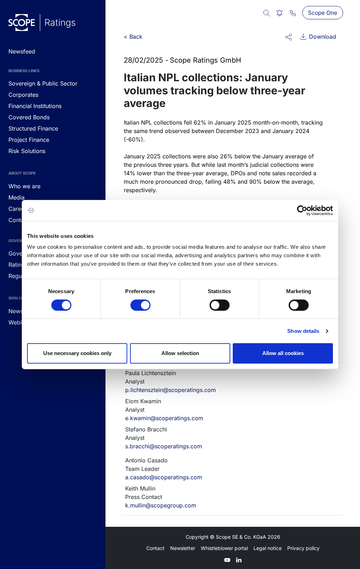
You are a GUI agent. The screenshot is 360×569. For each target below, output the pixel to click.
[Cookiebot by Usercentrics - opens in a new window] (302, 210)
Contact (155, 548)
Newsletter (182, 548)
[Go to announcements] (41, 22)
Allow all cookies (283, 353)
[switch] (140, 305)
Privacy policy (303, 548)
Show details (303, 331)
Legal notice (267, 548)
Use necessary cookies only (77, 353)
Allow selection (180, 353)
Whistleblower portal (224, 548)
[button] (288, 36)
